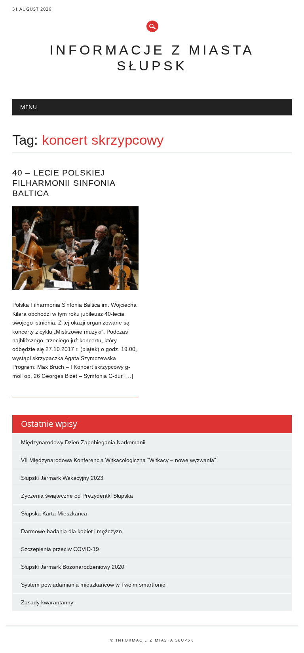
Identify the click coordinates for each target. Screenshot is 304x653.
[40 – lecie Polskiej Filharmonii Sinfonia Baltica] (75, 288)
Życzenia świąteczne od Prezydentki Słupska (77, 496)
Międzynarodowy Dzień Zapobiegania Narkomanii (83, 442)
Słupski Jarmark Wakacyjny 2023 (62, 478)
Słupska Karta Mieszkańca (54, 513)
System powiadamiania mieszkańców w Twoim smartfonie (93, 584)
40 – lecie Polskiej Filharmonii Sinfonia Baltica (63, 183)
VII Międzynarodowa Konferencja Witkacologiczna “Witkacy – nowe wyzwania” (118, 460)
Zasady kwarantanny (47, 602)
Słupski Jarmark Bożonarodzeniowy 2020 (72, 567)
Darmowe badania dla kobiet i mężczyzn (71, 531)
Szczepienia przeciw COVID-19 (60, 549)
